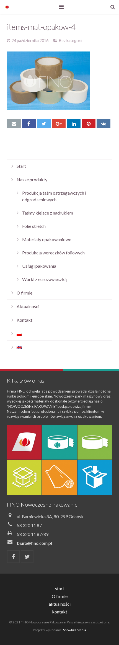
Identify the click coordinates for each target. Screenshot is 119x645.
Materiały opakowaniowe (46, 239)
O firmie (24, 292)
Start (21, 166)
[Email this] (14, 123)
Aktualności (28, 306)
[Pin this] (88, 123)
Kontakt (24, 319)
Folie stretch (34, 226)
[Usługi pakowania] (94, 477)
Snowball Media (74, 630)
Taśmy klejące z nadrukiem (47, 212)
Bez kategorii (70, 40)
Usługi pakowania (39, 266)
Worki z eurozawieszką (44, 279)
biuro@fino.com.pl (34, 543)
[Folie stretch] (59, 477)
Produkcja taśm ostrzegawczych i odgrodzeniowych (54, 196)
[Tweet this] (44, 123)
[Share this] (29, 123)
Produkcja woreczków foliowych (53, 252)
